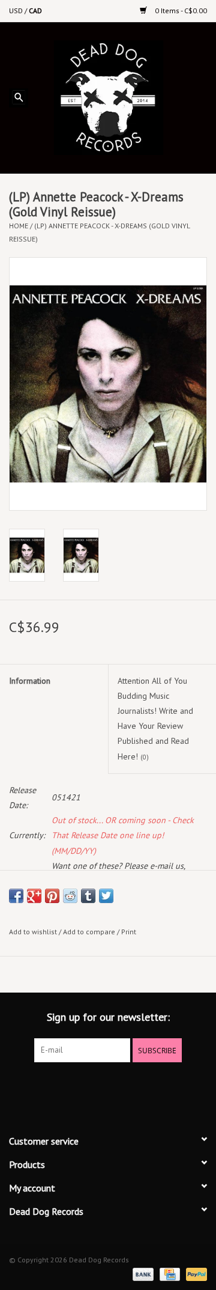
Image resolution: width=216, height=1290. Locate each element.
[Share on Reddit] (70, 896)
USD (17, 10)
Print (128, 931)
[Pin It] (52, 896)
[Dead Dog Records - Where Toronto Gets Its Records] (126, 96)
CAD (35, 10)
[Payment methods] (141, 1273)
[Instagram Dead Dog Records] (140, 1087)
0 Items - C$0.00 (180, 10)
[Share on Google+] (34, 896)
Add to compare (90, 931)
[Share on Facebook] (16, 896)
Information (29, 680)
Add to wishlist (33, 931)
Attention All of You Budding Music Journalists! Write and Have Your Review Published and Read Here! (155, 718)
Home (18, 225)
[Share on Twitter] (106, 896)
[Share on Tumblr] (88, 896)
